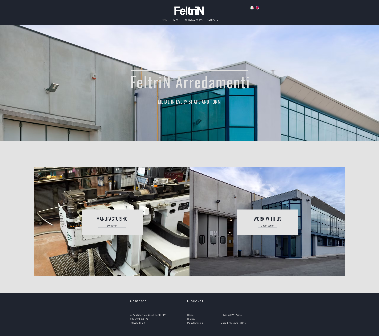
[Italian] (252, 7)
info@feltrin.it (137, 323)
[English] (257, 7)
